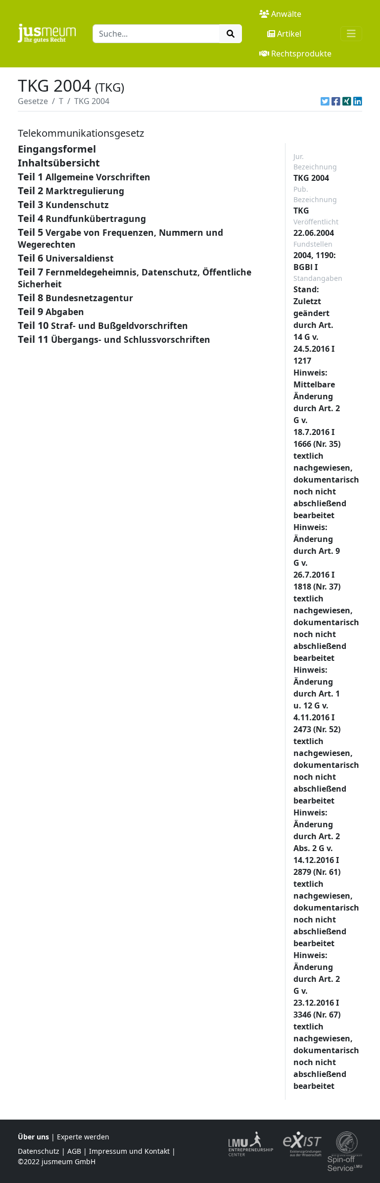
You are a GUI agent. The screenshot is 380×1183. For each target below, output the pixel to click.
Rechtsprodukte (301, 53)
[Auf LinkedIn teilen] (357, 101)
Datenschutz (38, 1151)
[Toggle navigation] (351, 33)
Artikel (289, 33)
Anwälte (286, 13)
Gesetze (33, 101)
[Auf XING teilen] (346, 101)
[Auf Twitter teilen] (325, 101)
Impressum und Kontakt (129, 1151)
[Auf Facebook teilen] (336, 101)
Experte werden (83, 1136)
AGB (74, 1151)
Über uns (33, 1136)
